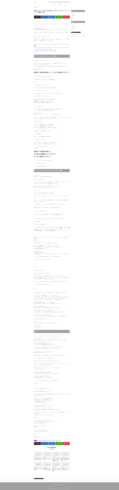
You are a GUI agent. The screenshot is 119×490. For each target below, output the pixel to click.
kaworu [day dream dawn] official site (59, 2)
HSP (41, 440)
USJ (44, 440)
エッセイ (47, 440)
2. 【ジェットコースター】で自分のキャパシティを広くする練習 (45, 50)
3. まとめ (36, 51)
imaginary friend (74, 26)
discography (73, 15)
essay (35, 440)
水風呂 (59, 440)
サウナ (56, 440)
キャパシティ (51, 440)
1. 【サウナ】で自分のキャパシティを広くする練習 (43, 49)
